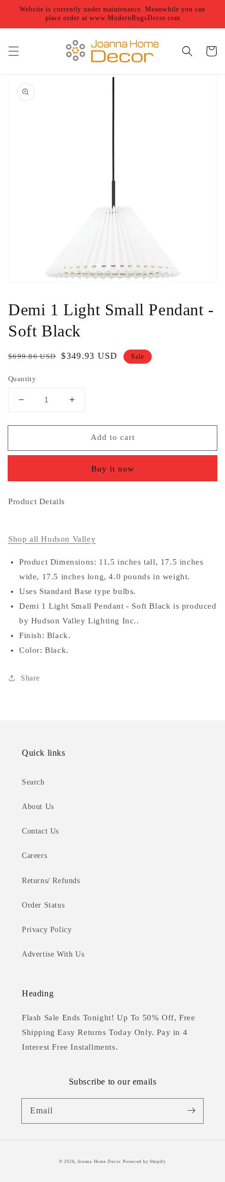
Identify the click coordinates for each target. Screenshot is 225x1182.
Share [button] (30, 678)
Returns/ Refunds (51, 881)
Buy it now (112, 468)
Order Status (43, 905)
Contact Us (40, 831)
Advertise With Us (53, 954)
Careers (34, 856)
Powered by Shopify (144, 1161)
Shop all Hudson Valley (52, 539)
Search (33, 782)
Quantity (22, 379)
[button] (14, 51)
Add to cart (113, 437)
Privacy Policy (47, 930)
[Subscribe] (191, 1111)
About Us (38, 807)
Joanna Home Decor (99, 1161)
